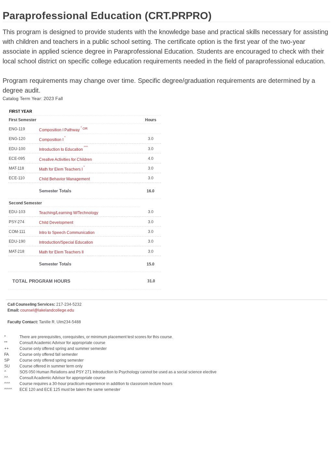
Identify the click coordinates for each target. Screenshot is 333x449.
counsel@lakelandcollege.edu (47, 310)
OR (84, 128)
